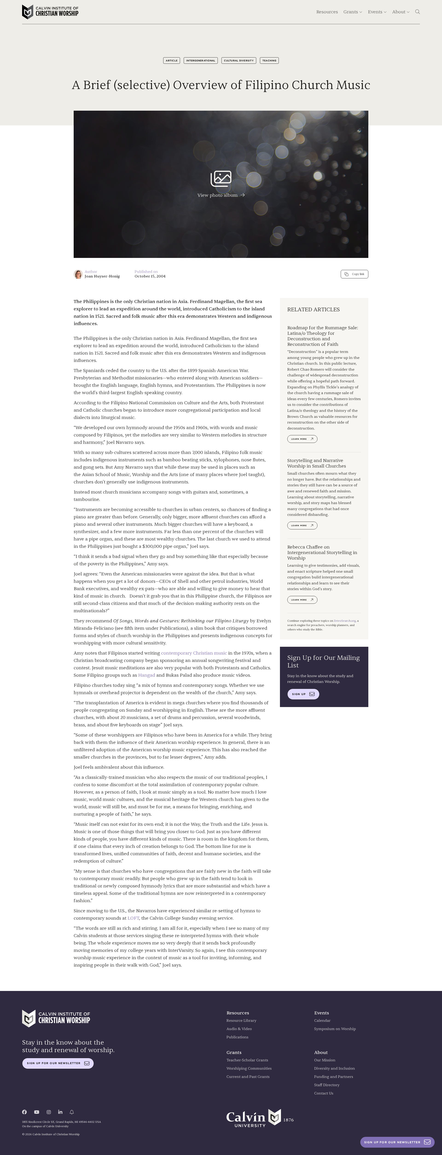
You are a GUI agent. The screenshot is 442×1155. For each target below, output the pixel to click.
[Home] (50, 12)
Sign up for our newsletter (54, 1063)
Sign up (299, 694)
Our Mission (324, 1060)
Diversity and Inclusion (334, 1068)
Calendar (322, 1021)
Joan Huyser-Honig (102, 276)
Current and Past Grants (248, 1077)
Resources (327, 12)
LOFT (133, 918)
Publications (237, 1037)
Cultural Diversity (239, 60)
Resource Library (241, 1021)
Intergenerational (200, 60)
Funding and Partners (333, 1077)
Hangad (146, 675)
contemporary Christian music (194, 653)
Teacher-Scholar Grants (247, 1060)
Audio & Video (239, 1029)
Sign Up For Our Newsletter (392, 1142)
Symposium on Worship (335, 1029)
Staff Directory (327, 1085)
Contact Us (323, 1093)
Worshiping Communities (249, 1068)
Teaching (269, 60)
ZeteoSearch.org (345, 621)
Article (171, 60)
